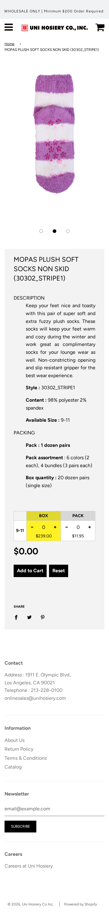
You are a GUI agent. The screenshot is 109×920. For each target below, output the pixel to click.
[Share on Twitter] (29, 617)
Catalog (13, 767)
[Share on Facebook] (18, 617)
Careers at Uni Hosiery (29, 866)
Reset (58, 570)
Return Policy (19, 749)
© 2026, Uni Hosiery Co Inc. (31, 904)
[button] (41, 231)
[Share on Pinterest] (43, 617)
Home (10, 44)
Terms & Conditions (26, 758)
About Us (15, 740)
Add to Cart (30, 570)
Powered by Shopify (80, 904)
